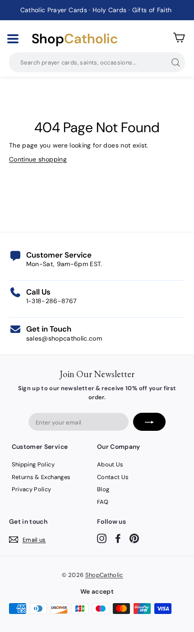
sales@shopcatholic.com (64, 338)
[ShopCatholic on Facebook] (118, 538)
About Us (110, 464)
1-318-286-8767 (51, 301)
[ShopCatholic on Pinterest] (134, 538)
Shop (75, 39)
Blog (103, 489)
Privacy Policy (31, 489)
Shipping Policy (33, 464)
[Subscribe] (149, 422)
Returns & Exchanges (41, 477)
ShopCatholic (104, 575)
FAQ (102, 502)
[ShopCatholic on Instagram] (101, 538)
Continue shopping (38, 159)
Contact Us (113, 477)
